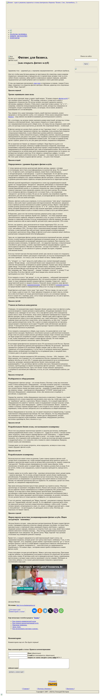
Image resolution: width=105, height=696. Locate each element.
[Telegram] (45, 610)
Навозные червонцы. (19, 625)
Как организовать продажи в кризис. (25, 629)
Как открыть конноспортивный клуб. (25, 623)
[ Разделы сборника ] (44, 689)
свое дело (37, 83)
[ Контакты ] (70, 689)
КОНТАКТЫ (14, 38)
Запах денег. (16, 627)
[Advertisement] (52, 46)
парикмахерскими (33, 285)
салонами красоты (62, 285)
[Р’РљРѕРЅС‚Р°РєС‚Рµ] (34, 610)
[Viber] (55, 610)
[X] (50, 610)
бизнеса (11, 117)
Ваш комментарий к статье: (18, 649)
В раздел (52, 681)
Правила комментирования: (40, 649)
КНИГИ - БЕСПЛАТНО (18, 36)
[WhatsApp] (61, 610)
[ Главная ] (25, 689)
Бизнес (36, 618)
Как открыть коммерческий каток (24, 621)
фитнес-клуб (63, 98)
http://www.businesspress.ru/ (26, 605)
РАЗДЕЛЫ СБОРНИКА (18, 34)
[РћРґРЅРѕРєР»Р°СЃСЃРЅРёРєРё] (39, 610)
